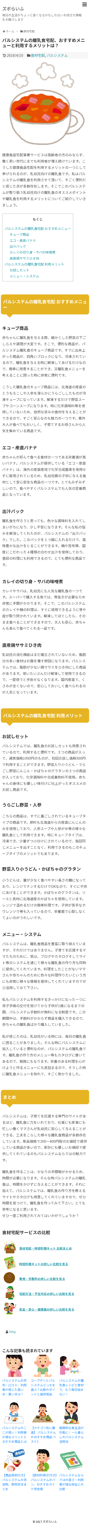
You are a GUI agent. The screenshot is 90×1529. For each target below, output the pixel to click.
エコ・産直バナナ (23, 240)
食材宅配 (38, 55)
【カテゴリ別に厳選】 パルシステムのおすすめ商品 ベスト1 (43, 1435)
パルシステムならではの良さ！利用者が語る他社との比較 (71, 1482)
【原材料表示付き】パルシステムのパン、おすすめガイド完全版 (44, 1482)
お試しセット (19, 269)
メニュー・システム (24, 276)
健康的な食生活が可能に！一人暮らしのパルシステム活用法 (71, 1435)
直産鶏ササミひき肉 (24, 258)
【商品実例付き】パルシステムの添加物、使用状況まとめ (14, 1482)
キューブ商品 (19, 234)
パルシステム (57, 55)
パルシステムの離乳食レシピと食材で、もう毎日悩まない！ (71, 1387)
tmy (12, 1331)
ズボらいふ (13, 8)
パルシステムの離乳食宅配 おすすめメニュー (38, 228)
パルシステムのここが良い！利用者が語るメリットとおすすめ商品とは (14, 1435)
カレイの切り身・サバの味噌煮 (32, 252)
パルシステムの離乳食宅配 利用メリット (34, 264)
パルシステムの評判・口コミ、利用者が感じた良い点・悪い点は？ (14, 1387)
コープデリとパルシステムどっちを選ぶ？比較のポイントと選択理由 (43, 1387)
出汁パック (18, 246)
